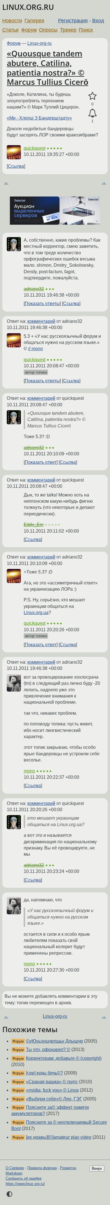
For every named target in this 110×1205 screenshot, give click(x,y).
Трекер (68, 30)
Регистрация (73, 20)
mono (29, 771)
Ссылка (16, 166)
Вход (98, 20)
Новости (12, 20)
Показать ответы (42, 303)
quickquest (34, 148)
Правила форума (42, 1168)
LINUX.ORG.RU (28, 7)
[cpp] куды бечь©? (44, 1073)
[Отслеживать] (92, 113)
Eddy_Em (33, 524)
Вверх (97, 1168)
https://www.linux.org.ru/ (25, 1184)
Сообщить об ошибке (23, 1178)
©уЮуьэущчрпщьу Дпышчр (54, 1041)
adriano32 (34, 288)
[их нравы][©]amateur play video (58, 1137)
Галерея (34, 20)
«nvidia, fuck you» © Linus (52, 1090)
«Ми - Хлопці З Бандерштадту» (39, 118)
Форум (29, 30)
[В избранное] (92, 96)
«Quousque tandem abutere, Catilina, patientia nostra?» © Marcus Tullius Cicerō (47, 67)
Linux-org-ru (39, 43)
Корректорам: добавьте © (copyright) (64, 1058)
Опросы (48, 30)
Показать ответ (40, 462)
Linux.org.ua (36, 612)
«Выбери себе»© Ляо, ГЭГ (54, 1098)
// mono (35, 348)
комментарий (41, 321)
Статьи (10, 30)
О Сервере (15, 1168)
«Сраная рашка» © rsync (52, 1081)
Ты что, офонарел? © (48, 1049)
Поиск (86, 30)
